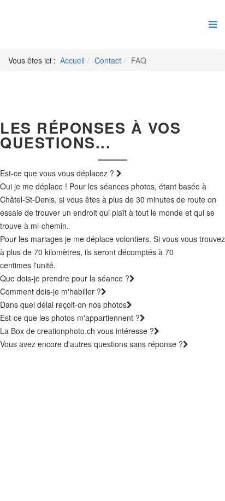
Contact (107, 60)
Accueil (72, 60)
